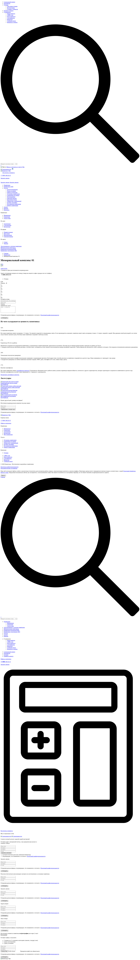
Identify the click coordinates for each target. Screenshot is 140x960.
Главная (3, 477)
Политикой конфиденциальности (50, 315)
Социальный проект (9, 652)
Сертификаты (11, 18)
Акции (6, 634)
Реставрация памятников (14, 204)
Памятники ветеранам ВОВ (8, 249)
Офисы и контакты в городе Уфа (15, 167)
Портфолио (7, 653)
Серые (5, 242)
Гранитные (7, 217)
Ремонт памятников (12, 205)
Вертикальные (8, 235)
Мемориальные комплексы (8, 247)
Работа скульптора (12, 192)
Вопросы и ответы (12, 22)
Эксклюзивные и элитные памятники (11, 246)
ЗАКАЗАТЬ (4, 268)
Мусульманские (8, 434)
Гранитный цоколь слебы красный (10, 387)
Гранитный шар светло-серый (9, 383)
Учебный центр (11, 21)
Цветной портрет (12, 198)
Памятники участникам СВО (9, 250)
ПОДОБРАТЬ (4, 384)
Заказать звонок (5, 178)
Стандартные (7, 225)
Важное (6, 636)
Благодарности (11, 16)
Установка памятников (13, 194)
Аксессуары (7, 218)
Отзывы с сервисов (12, 9)
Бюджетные (7, 226)
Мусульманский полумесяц (8, 396)
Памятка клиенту (8, 656)
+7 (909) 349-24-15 (6, 175)
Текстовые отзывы (12, 6)
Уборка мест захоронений (14, 201)
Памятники (7, 621)
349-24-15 (6, 661)
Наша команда (11, 13)
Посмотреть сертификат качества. (10, 374)
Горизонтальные (8, 236)
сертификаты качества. (23, 370)
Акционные (7, 223)
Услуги (6, 633)
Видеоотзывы (11, 7)
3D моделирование (12, 189)
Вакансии (10, 19)
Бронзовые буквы (12, 199)
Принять (3, 475)
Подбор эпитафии (12, 202)
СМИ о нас (10, 15)
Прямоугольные (8, 232)
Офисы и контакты (6, 423)
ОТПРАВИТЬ (4, 871)
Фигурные (7, 233)
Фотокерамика (11, 196)
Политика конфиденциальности (9, 467)
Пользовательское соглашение (9, 468)
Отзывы (6, 453)
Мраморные (7, 215)
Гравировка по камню (13, 195)
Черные (6, 243)
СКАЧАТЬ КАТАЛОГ (6, 853)
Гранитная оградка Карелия (8, 391)
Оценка (3, 304)
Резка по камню (11, 191)
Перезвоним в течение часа (8, 409)
